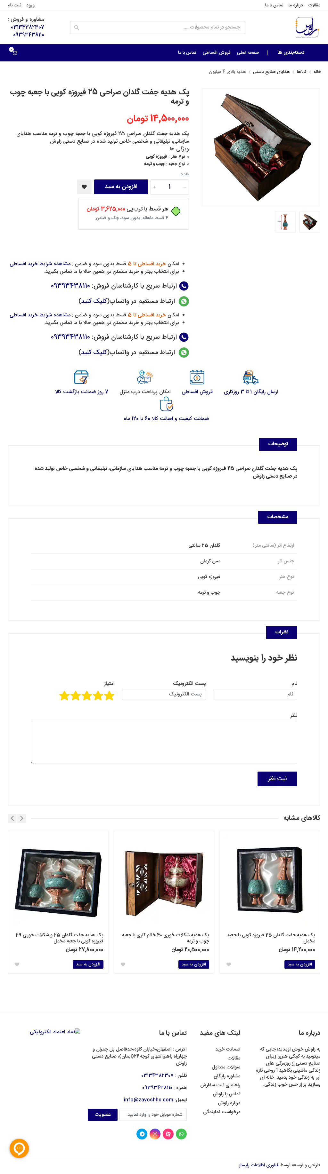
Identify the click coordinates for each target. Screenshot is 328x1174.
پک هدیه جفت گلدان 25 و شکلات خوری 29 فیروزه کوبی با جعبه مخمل (59, 938)
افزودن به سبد (121, 187)
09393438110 (28, 35)
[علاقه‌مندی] (229, 964)
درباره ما (296, 5)
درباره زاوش (229, 1103)
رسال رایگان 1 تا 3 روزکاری (250, 392)
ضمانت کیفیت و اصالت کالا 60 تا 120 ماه (166, 419)
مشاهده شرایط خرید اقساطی (40, 264)
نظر (293, 716)
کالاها (302, 72)
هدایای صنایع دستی (271, 72)
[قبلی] (21, 818)
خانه (317, 72)
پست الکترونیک (189, 684)
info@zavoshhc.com (148, 1100)
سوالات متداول (226, 1067)
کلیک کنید (94, 301)
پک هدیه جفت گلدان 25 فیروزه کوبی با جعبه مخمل (271, 938)
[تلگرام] (141, 1134)
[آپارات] (168, 1134)
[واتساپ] (181, 1134)
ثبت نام (14, 5)
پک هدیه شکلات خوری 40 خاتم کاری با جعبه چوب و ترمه (165, 938)
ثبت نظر (277, 779)
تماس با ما (274, 5)
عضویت (102, 1114)
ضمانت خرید (227, 1049)
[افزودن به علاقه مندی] (84, 186)
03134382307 (27, 27)
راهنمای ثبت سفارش (220, 1085)
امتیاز (109, 684)
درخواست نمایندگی (221, 1112)
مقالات (314, 5)
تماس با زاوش (226, 1094)
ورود (30, 5)
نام (294, 684)
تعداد (185, 174)
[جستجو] (76, 27)
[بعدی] (12, 818)
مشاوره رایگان (227, 1076)
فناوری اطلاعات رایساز (259, 1165)
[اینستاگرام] (155, 1134)
